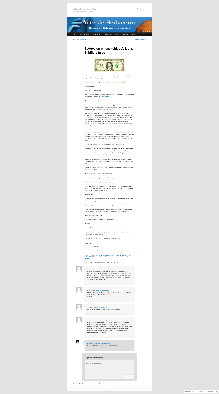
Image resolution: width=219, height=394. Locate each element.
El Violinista (89, 343)
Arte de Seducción (84, 9)
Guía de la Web (108, 34)
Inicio (75, 34)
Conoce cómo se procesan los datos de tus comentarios (115, 384)
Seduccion (107, 257)
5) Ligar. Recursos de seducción (106, 255)
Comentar (128, 376)
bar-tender (106, 96)
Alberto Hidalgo (120, 257)
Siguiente (143, 39)
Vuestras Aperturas (120, 255)
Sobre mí (117, 34)
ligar (104, 257)
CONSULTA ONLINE (84, 34)
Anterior (136, 39)
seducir (113, 257)
